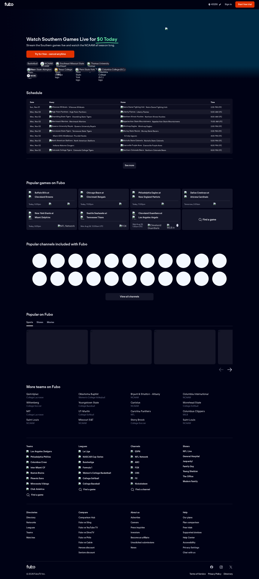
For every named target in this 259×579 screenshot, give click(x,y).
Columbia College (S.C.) (113, 69)
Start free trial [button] (245, 4)
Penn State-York (87, 69)
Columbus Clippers (194, 411)
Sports (29, 322)
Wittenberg (32, 402)
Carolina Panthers (141, 411)
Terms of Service (198, 574)
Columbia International (196, 394)
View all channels (129, 296)
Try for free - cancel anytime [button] (50, 54)
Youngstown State (89, 402)
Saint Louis (32, 419)
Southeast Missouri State (72, 63)
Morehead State (192, 402)
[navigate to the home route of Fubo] (8, 4)
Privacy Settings (191, 547)
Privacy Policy (214, 574)
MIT (28, 411)
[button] (221, 370)
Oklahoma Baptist (89, 394)
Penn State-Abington (41, 69)
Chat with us (189, 552)
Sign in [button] (228, 4)
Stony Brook (137, 419)
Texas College (65, 69)
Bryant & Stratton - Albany (145, 394)
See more (129, 165)
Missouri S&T (86, 419)
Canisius (135, 402)
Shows (40, 322)
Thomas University (100, 63)
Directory (228, 574)
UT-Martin (84, 411)
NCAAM (49, 63)
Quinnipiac (32, 394)
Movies (50, 322)
